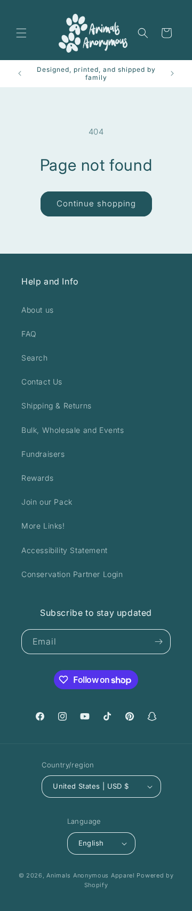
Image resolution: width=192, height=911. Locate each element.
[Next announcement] (172, 73)
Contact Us (41, 381)
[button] (21, 33)
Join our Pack (47, 501)
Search (34, 357)
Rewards (37, 477)
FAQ (29, 333)
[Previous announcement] (19, 73)
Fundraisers (43, 453)
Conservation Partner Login (72, 574)
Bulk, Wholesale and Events (72, 429)
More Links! (43, 525)
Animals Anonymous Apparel (90, 875)
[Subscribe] (158, 641)
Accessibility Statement (64, 550)
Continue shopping (96, 203)
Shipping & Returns (56, 405)
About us (37, 309)
